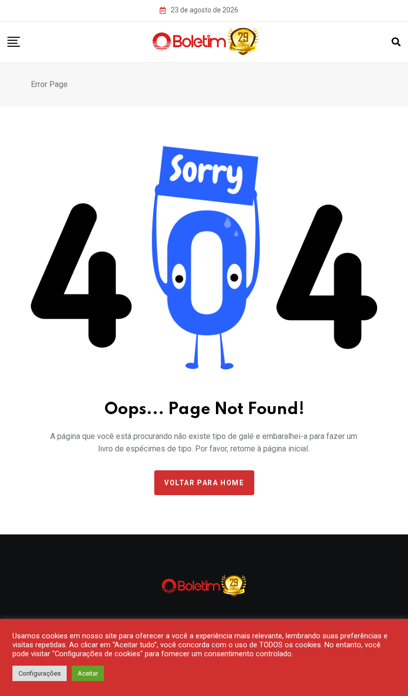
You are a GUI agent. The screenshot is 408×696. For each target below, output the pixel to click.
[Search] (396, 42)
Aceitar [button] (88, 673)
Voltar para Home (204, 483)
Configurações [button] (39, 673)
